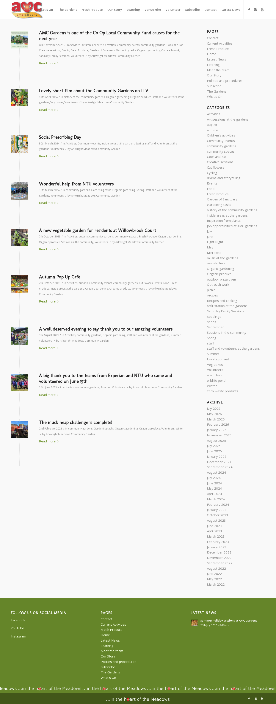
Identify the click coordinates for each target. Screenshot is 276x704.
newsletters (216, 263)
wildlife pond (216, 380)
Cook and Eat (174, 45)
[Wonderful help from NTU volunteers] (19, 191)
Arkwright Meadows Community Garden (115, 56)
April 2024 (214, 494)
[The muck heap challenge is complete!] (19, 429)
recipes (212, 295)
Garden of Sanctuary (102, 50)
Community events (128, 45)
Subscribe (214, 86)
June (210, 236)
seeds (211, 322)
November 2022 (219, 557)
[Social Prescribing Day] (19, 144)
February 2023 (218, 542)
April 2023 (214, 531)
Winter (180, 428)
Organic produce (140, 97)
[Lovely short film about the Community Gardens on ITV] (19, 97)
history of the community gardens (84, 97)
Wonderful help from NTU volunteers (76, 183)
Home (211, 54)
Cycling (212, 173)
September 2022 (219, 563)
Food (166, 283)
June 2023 (214, 526)
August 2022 (216, 568)
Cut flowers (146, 283)
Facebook (18, 620)
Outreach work (170, 50)
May (210, 247)
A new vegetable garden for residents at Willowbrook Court (97, 230)
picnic (211, 290)
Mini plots (214, 252)
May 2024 (214, 488)
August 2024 (216, 472)
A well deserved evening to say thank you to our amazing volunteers (105, 329)
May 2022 (214, 579)
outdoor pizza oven (221, 279)
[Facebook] (249, 9)
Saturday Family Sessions (54, 56)
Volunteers (77, 56)
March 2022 (216, 584)
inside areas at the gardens (118, 143)
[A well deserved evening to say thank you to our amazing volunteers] (19, 336)
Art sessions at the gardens (227, 119)
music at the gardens (222, 258)
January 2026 (216, 430)
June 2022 (214, 573)
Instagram (18, 636)
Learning (213, 64)
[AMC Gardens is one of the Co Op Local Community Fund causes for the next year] (19, 39)
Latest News (216, 59)
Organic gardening (148, 50)
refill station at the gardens (227, 306)
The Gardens (216, 91)
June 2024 (214, 483)
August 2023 (216, 520)
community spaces (126, 236)
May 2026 (214, 414)
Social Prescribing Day (60, 137)
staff (210, 343)
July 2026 (214, 408)
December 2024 (219, 462)
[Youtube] (262, 9)
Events (65, 50)
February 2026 (218, 424)
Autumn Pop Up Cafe (59, 276)
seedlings (214, 316)
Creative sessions (49, 50)
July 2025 (214, 445)
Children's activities (104, 45)
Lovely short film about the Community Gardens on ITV (93, 90)
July (209, 231)
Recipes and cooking (222, 300)
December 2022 (219, 552)
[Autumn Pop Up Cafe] (19, 284)
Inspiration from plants (224, 220)
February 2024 (218, 504)
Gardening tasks (126, 50)
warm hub (214, 375)
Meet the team (218, 70)
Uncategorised (218, 359)
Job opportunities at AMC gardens (232, 226)
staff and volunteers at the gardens (148, 335)
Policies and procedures (225, 80)
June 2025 (214, 451)
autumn (86, 45)
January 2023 (216, 547)
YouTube (17, 628)
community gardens (153, 45)
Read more (47, 63)
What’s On (214, 96)
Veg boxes (56, 102)
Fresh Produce (79, 50)
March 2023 (216, 536)
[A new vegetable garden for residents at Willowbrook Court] (19, 237)
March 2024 (216, 499)
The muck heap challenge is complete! (75, 422)
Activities (74, 45)
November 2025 (219, 435)
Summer (176, 335)
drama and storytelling (223, 178)
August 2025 (216, 440)
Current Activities (219, 43)
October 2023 (217, 515)
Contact (212, 38)
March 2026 (216, 419)
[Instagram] (255, 9)
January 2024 (216, 509)
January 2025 (216, 456)
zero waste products (222, 391)
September (215, 327)
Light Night (215, 242)
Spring (140, 143)
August (212, 125)
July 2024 (214, 478)
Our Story (214, 75)
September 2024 (219, 467)
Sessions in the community (77, 242)
